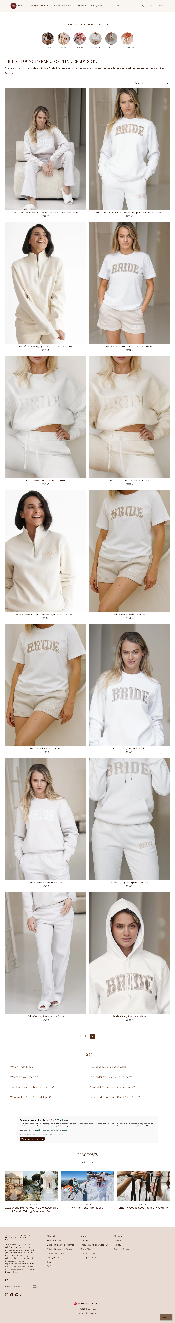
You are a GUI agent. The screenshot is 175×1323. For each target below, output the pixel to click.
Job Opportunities (89, 1257)
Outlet (50, 1262)
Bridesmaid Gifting (56, 1253)
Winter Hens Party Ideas (87, 1207)
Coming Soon (96, 5)
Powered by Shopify (87, 1313)
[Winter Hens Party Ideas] (87, 1186)
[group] (48, 40)
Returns (118, 1240)
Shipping (118, 1236)
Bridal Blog (86, 1249)
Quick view (45, 207)
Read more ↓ (10, 73)
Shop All (51, 1236)
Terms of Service (122, 1249)
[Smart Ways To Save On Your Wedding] (143, 1186)
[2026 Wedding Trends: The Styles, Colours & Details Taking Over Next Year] (31, 1186)
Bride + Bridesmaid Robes (59, 1249)
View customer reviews (32, 1139)
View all (87, 1162)
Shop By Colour (54, 1240)
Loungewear (53, 1257)
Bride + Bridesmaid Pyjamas (60, 1245)
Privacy (117, 1245)
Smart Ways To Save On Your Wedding (143, 1207)
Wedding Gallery (89, 1253)
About (83, 1236)
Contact (84, 1240)
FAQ (49, 1266)
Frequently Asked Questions (94, 1245)
